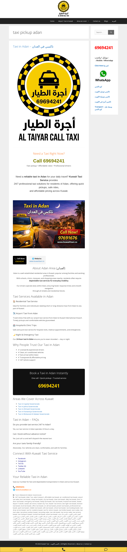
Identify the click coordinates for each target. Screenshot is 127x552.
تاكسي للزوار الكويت (75, 527)
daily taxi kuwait (71, 499)
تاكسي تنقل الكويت (57, 519)
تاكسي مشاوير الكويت (74, 529)
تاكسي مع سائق (48, 529)
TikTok (20, 463)
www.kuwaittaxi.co (36, 261)
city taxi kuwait (48, 499)
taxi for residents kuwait (35, 510)
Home (52, 21)
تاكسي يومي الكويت (47, 532)
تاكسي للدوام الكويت (19, 525)
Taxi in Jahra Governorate (28, 406)
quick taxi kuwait (23, 508)
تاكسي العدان (34, 516)
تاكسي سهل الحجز (40, 523)
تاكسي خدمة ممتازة (45, 521)
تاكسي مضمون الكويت (60, 529)
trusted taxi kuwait (39, 514)
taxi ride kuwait (55, 512)
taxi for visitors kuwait (50, 510)
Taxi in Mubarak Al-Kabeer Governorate (33, 414)
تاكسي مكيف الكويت (37, 529)
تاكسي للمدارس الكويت (62, 527)
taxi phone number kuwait (29, 512)
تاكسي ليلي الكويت (31, 527)
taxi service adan (66, 512)
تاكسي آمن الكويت (72, 516)
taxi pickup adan (43, 512)
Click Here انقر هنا (102, 66)
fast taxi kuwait (57, 501)
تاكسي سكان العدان (52, 523)
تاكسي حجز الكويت (19, 519)
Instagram (22, 461)
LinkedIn (21, 468)
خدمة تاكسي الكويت (25, 532)
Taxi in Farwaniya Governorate (30, 411)
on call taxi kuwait (50, 506)
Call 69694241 (49, 160)
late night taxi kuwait (69, 504)
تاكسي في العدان (43, 525)
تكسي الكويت (36, 532)
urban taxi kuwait (51, 514)
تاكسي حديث (80, 521)
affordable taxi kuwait (52, 497)
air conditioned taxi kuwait (68, 497)
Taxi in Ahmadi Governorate (29, 409)
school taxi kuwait (60, 508)
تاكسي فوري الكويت (54, 525)
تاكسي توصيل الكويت (44, 519)
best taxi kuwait (25, 499)
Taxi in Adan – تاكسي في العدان (33, 46)
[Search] (111, 32)
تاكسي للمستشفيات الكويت (46, 527)
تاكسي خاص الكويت (57, 521)
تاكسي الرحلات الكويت (45, 516)
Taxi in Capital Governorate (28, 404)
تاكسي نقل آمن (58, 532)
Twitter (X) (22, 466)
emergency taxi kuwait (32, 501)
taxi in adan (75, 510)
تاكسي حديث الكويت (70, 521)
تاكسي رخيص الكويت (19, 521)
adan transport (39, 497)
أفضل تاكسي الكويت (74, 514)
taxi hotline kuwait (65, 510)
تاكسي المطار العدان (70, 519)
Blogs (106, 21)
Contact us (96, 21)
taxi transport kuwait (25, 514)
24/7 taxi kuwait (20, 497)
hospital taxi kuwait (69, 501)
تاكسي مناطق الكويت (24, 529)
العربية (114, 21)
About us (79, 544)
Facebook (21, 458)
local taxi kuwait (26, 506)
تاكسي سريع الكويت (78, 523)
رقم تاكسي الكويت (18, 534)
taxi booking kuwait (72, 508)
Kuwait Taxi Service (55, 504)
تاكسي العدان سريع (23, 516)
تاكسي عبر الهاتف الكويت (68, 525)
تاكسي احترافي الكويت (59, 516)
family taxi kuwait (46, 501)
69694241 (19, 261)
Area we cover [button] (82, 21)
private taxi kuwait (63, 506)
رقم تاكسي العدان (30, 534)
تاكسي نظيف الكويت (70, 532)
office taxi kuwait (37, 506)
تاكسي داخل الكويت (32, 521)
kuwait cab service (31, 504)
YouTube (21, 471)
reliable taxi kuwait (36, 508)
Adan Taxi (29, 497)
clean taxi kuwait (59, 499)
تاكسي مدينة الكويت (19, 527)
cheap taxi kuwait (37, 499)
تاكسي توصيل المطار (31, 519)
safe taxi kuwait (48, 508)
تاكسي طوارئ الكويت (27, 523)
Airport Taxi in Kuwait (65, 21)
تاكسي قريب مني (31, 525)
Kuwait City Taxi (42, 504)
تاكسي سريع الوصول (65, 523)
